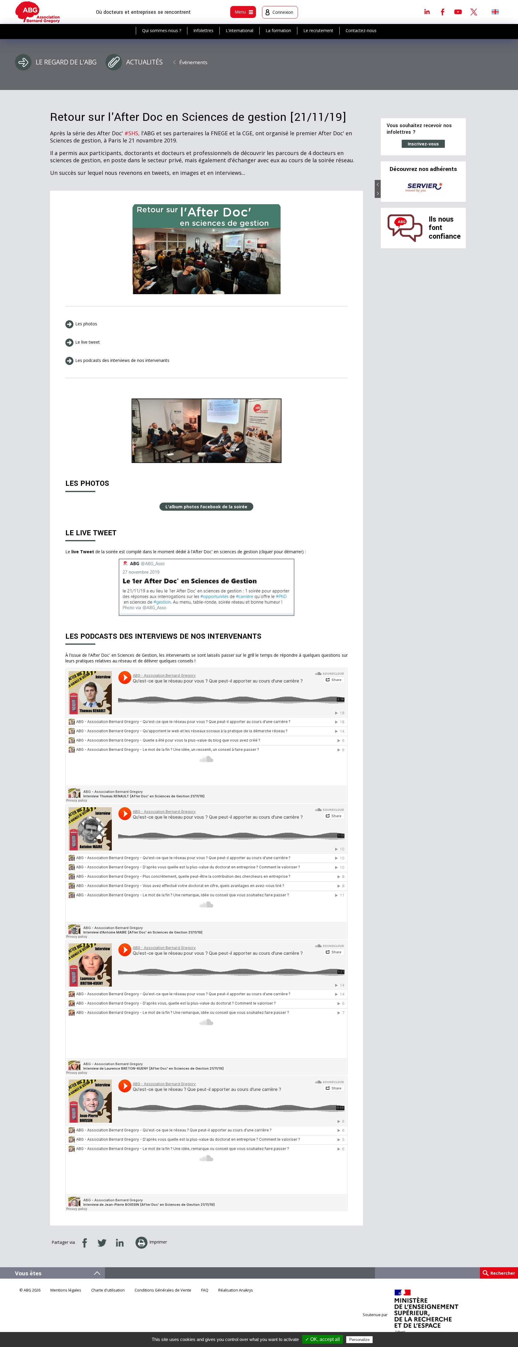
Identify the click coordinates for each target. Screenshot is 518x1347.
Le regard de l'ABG (66, 62)
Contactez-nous (361, 30)
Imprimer (158, 1242)
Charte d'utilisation (108, 1290)
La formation (278, 30)
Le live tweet (87, 342)
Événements (193, 62)
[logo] (37, 12)
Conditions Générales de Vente (163, 1290)
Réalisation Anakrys (235, 1290)
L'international (239, 30)
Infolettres (203, 30)
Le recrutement (318, 30)
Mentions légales (65, 1290)
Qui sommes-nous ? (161, 30)
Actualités (144, 62)
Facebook (442, 12)
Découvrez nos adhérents (423, 169)
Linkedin (427, 12)
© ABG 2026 (29, 1290)
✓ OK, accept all (322, 1339)
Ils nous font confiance (445, 227)
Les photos (86, 324)
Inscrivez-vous (423, 144)
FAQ (204, 1290)
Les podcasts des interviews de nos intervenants (123, 360)
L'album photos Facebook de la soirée (206, 506)
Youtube (458, 12)
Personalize (359, 1339)
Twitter (474, 12)
